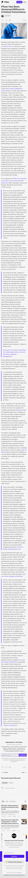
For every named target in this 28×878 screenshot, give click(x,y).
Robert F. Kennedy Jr (10, 725)
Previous (6, 772)
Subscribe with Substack (15, 862)
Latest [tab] (6, 801)
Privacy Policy (19, 868)
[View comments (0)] (6, 20)
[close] (23, 834)
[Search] (25, 801)
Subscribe (19, 2)
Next (23, 772)
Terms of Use (21, 758)
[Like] (2, 20)
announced (19, 410)
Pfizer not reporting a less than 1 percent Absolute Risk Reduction (14, 181)
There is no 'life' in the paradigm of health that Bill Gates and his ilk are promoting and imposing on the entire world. (10, 811)
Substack (6, 875)
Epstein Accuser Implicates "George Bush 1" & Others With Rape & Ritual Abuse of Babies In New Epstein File (10, 821)
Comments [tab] (4, 782)
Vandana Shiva (11, 814)
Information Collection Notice (16, 760)
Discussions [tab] (12, 801)
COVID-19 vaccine (8, 46)
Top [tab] (3, 801)
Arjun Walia (8, 15)
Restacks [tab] (11, 782)
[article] (14, 811)
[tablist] (7, 782)
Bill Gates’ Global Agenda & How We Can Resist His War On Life (10, 807)
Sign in (25, 2)
